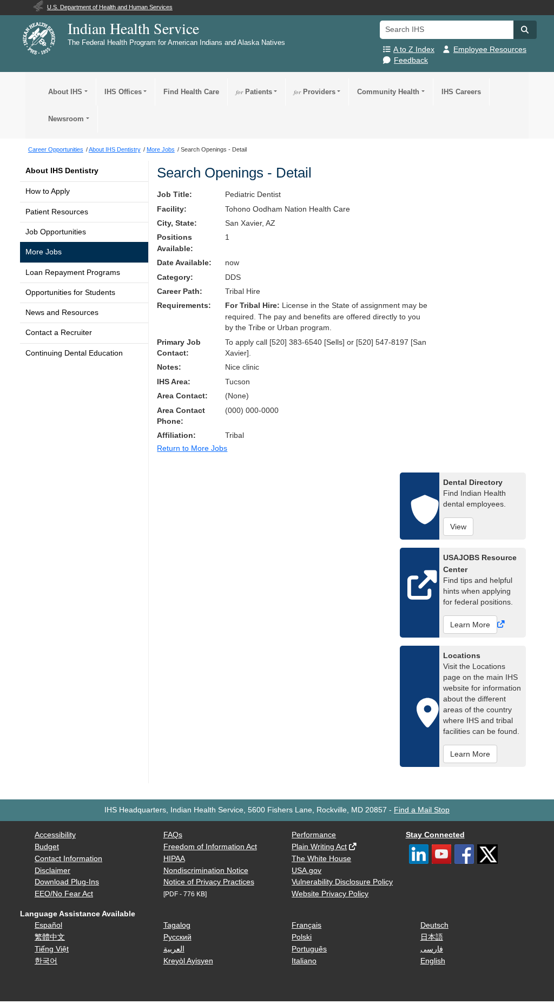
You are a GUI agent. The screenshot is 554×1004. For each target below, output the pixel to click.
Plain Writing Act (319, 847)
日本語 (431, 937)
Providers (314, 92)
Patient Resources (56, 212)
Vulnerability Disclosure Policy (342, 882)
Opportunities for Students (70, 292)
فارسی (431, 949)
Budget (47, 847)
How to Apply (47, 191)
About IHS (65, 92)
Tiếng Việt (52, 949)
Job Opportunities (55, 232)
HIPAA (174, 859)
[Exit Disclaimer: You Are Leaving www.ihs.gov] (501, 624)
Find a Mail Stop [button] (422, 810)
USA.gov (306, 871)
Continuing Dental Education (74, 353)
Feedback (411, 60)
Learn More (470, 624)
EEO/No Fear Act (64, 894)
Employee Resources (489, 49)
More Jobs (43, 252)
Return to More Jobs (192, 448)
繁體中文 (50, 937)
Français (306, 925)
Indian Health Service (133, 28)
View (458, 526)
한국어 (46, 961)
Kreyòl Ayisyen (188, 961)
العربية (173, 949)
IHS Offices (123, 92)
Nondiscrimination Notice (205, 871)
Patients (254, 92)
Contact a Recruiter (58, 333)
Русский (177, 937)
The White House (321, 859)
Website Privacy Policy (330, 894)
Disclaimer (52, 871)
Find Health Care (191, 92)
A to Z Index (413, 49)
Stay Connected (435, 835)
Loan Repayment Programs (72, 272)
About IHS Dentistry (61, 171)
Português (309, 949)
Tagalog (176, 925)
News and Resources (61, 313)
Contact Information (68, 859)
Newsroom (66, 119)
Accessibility (55, 835)
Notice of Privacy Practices (208, 882)
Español (48, 925)
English (432, 961)
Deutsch (434, 925)
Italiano (304, 961)
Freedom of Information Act (210, 847)
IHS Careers (461, 92)
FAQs (172, 835)
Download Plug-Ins (67, 882)
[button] (524, 30)
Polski (302, 937)
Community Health (388, 92)
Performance (314, 835)
